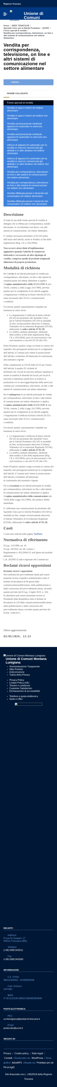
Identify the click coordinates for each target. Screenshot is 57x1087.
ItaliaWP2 (17, 1062)
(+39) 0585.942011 (13, 950)
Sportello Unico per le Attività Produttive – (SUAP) (26, 28)
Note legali (37, 1053)
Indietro (15, 82)
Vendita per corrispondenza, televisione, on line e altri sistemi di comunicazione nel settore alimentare (28, 175)
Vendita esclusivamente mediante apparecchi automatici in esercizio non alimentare (27, 137)
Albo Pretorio (16, 669)
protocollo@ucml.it (13, 1028)
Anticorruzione (16, 672)
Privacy (7, 1053)
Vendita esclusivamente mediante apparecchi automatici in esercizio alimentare (24, 126)
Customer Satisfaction (20, 688)
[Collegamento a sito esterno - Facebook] (5, 1044)
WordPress (37, 1058)
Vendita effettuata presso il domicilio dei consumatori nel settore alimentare (27, 194)
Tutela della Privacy (19, 675)
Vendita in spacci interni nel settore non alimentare (27, 117)
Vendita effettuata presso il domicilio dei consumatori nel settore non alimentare (27, 202)
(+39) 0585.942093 (13, 959)
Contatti (8, 1058)
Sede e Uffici (16, 699)
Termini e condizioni (19, 685)
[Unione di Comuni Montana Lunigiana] (15, 15)
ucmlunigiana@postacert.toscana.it (22, 1019)
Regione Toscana (12, 4)
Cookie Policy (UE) (19, 683)
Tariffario (38, 534)
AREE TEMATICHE (20, 25)
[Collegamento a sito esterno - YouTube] (10, 1044)
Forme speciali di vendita (15, 30)
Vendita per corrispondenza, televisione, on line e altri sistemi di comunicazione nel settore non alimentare (28, 185)
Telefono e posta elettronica (23, 696)
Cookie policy (21, 1053)
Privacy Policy (16, 680)
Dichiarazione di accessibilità (24, 691)
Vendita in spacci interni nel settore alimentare (25, 109)
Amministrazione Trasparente (24, 666)
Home (6, 25)
